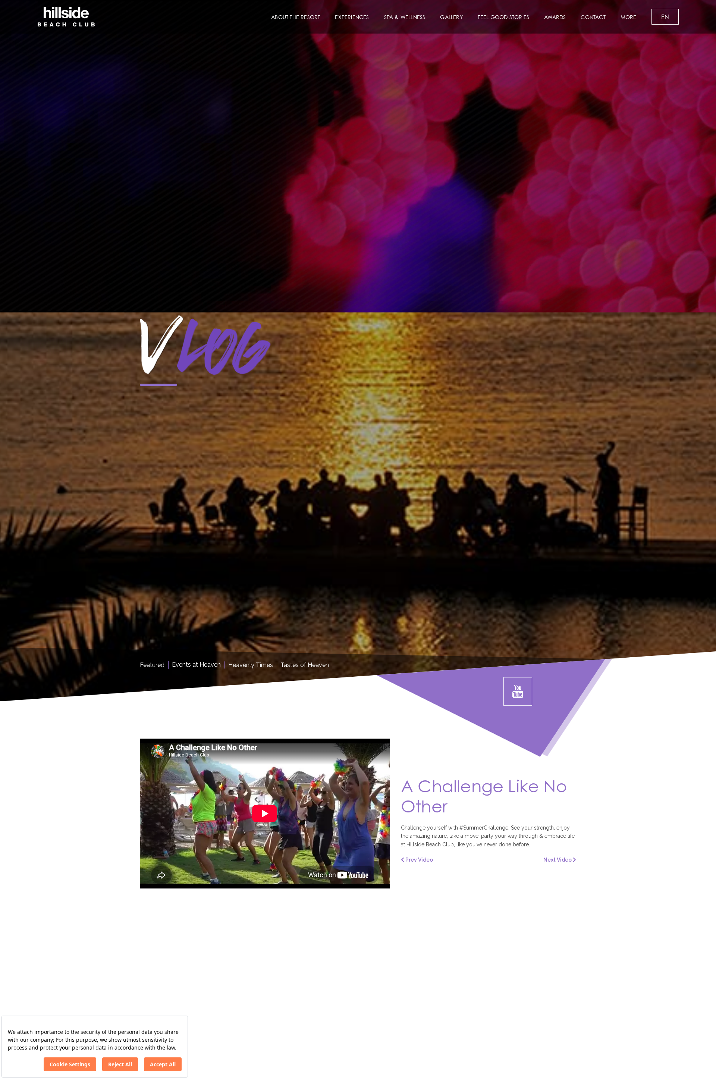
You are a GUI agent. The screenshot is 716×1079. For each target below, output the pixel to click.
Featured (152, 665)
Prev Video (418, 860)
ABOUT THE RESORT (295, 17)
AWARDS (555, 17)
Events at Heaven (196, 664)
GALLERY (451, 17)
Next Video (558, 860)
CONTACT (593, 17)
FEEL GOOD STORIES (503, 17)
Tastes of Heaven (304, 665)
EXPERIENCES (352, 17)
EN (665, 17)
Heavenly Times (250, 665)
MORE (629, 17)
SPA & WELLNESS (404, 17)
